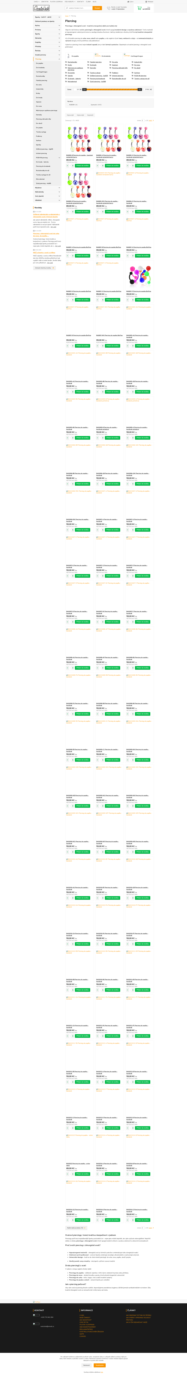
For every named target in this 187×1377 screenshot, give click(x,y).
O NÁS (36, 2)
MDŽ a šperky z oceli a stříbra (44, 253)
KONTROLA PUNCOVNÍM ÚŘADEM (92, 1332)
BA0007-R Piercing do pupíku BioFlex (78, 335)
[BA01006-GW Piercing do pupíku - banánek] (139, 457)
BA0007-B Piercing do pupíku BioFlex (108, 247)
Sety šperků (39, 196)
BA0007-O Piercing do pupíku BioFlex (108, 291)
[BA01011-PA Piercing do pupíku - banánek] (109, 1009)
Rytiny (37, 26)
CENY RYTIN (44, 2)
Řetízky (38, 51)
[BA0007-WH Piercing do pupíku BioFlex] (109, 319)
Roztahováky (40, 76)
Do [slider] (140, 89)
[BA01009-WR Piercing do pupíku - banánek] (139, 825)
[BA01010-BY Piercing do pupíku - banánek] (109, 871)
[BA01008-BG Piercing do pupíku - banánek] (139, 641)
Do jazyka (39, 128)
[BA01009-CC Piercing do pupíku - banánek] (109, 733)
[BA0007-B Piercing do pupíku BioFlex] (109, 231)
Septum (38, 102)
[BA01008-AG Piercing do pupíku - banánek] (79, 641)
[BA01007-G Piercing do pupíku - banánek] (139, 503)
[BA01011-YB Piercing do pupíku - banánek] (79, 1055)
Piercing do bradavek (43, 166)
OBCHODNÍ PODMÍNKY (88, 1327)
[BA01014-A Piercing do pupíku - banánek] (109, 1147)
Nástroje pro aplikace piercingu (46, 110)
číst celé (53, 227)
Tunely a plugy (41, 132)
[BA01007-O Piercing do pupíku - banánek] (109, 549)
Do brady (39, 98)
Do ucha (39, 85)
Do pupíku (39, 63)
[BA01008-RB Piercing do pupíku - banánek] (109, 687)
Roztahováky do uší (42, 170)
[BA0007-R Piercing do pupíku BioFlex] (79, 319)
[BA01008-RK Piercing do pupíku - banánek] (139, 687)
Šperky (37, 34)
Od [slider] (84, 89)
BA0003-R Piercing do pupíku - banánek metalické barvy (76, 202)
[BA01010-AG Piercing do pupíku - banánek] (79, 871)
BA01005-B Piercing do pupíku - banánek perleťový (106, 428)
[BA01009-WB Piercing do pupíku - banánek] (79, 779)
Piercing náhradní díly (43, 119)
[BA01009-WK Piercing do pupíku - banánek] (139, 779)
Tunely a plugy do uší (43, 175)
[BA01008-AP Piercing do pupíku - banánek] (109, 641)
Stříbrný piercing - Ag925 (44, 149)
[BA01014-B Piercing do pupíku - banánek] (139, 1147)
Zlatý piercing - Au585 (43, 183)
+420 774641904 (117, 9)
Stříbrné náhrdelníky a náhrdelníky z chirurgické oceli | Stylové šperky (46, 215)
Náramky (38, 38)
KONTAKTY (80, 2)
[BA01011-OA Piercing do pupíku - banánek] (79, 1009)
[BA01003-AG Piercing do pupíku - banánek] (139, 319)
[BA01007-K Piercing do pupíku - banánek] (79, 549)
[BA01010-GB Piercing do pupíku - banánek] (139, 871)
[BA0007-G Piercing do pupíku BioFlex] (139, 231)
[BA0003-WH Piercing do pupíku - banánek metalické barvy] (109, 185)
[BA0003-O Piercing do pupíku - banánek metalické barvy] (139, 139)
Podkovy (39, 136)
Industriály (39, 89)
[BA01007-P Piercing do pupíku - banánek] (139, 549)
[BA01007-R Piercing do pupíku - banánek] (79, 595)
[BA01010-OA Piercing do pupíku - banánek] (79, 917)
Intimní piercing (41, 153)
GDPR (82, 1334)
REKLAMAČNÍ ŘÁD (86, 1329)
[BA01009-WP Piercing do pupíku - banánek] (109, 825)
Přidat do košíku (82, 166)
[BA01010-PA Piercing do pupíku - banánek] (109, 917)
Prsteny (38, 30)
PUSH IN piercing (42, 158)
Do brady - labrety (42, 162)
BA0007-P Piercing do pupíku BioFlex (138, 291)
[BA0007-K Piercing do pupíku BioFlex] (79, 275)
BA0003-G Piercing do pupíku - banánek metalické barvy (106, 156)
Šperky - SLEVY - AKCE (43, 17)
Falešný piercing (41, 80)
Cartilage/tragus (41, 72)
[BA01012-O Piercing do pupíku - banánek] (79, 1101)
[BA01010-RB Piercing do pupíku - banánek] (79, 963)
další (150, 120)
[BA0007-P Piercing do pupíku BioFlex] (139, 275)
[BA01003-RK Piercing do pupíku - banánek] (79, 411)
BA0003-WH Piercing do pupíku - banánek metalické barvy (107, 202)
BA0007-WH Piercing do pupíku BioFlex (109, 335)
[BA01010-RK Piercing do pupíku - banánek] (109, 963)
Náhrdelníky (39, 192)
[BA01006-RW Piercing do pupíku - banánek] (79, 503)
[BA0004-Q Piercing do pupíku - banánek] (139, 185)
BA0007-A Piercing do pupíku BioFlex (78, 247)
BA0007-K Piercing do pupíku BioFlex (78, 291)
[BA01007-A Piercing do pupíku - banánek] (109, 503)
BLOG (94, 2)
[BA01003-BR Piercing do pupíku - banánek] (109, 365)
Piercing (38, 59)
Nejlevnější (80, 115)
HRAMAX (38, 200)
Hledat (97, 8)
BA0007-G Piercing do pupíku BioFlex (138, 247)
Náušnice (38, 188)
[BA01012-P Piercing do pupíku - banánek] (109, 1101)
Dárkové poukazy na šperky (44, 21)
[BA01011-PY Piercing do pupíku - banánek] (139, 1009)
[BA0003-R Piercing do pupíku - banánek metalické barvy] (79, 185)
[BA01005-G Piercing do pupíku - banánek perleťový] (139, 411)
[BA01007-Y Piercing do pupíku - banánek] (139, 595)
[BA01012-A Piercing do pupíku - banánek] (109, 1055)
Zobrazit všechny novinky (43, 268)
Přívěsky (38, 46)
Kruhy (38, 93)
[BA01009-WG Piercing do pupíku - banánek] (109, 779)
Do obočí (39, 123)
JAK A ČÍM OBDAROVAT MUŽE (136, 1322)
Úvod (66, 16)
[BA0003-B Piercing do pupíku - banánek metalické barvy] (79, 139)
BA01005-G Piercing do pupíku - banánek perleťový (137, 428)
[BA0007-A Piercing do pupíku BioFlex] (79, 231)
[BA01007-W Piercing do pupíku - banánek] (109, 595)
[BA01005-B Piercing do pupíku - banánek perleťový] (109, 411)
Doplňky (38, 42)
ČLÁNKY (88, 2)
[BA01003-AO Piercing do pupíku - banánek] (79, 365)
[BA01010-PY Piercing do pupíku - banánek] (139, 917)
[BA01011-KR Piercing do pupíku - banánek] (139, 963)
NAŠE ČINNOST (85, 1318)
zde (102, 1372)
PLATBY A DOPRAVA (56, 2)
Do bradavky (40, 68)
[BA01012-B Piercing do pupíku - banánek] (139, 1055)
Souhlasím (100, 1365)
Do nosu (39, 106)
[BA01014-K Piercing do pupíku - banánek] (109, 1193)
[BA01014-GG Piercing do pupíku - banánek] (79, 1193)
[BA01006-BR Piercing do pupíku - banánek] (79, 457)
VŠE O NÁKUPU (69, 2)
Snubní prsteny (40, 55)
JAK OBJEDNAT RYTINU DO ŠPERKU (138, 1315)
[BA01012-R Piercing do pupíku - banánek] (139, 1101)
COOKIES (83, 1336)
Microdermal (40, 179)
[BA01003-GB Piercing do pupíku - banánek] (139, 365)
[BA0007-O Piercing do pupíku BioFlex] (109, 275)
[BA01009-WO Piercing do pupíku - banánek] (79, 825)
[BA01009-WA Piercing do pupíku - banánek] (139, 733)
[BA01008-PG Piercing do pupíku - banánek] (79, 687)
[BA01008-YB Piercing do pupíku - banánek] (79, 733)
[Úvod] (48, 8)
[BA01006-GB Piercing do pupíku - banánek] (109, 457)
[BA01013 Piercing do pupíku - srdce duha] (79, 1147)
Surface (38, 140)
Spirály (38, 145)
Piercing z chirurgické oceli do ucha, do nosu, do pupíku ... (46, 234)
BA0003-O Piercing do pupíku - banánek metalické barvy (136, 156)
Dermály (39, 115)
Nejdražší (90, 115)
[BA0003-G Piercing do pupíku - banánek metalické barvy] (109, 139)
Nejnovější (70, 115)
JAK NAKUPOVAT (86, 1320)
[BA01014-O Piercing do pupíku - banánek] (139, 1193)
